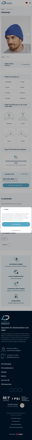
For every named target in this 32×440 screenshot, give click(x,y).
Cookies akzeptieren (16, 224)
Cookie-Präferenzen (16, 230)
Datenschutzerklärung (17, 220)
